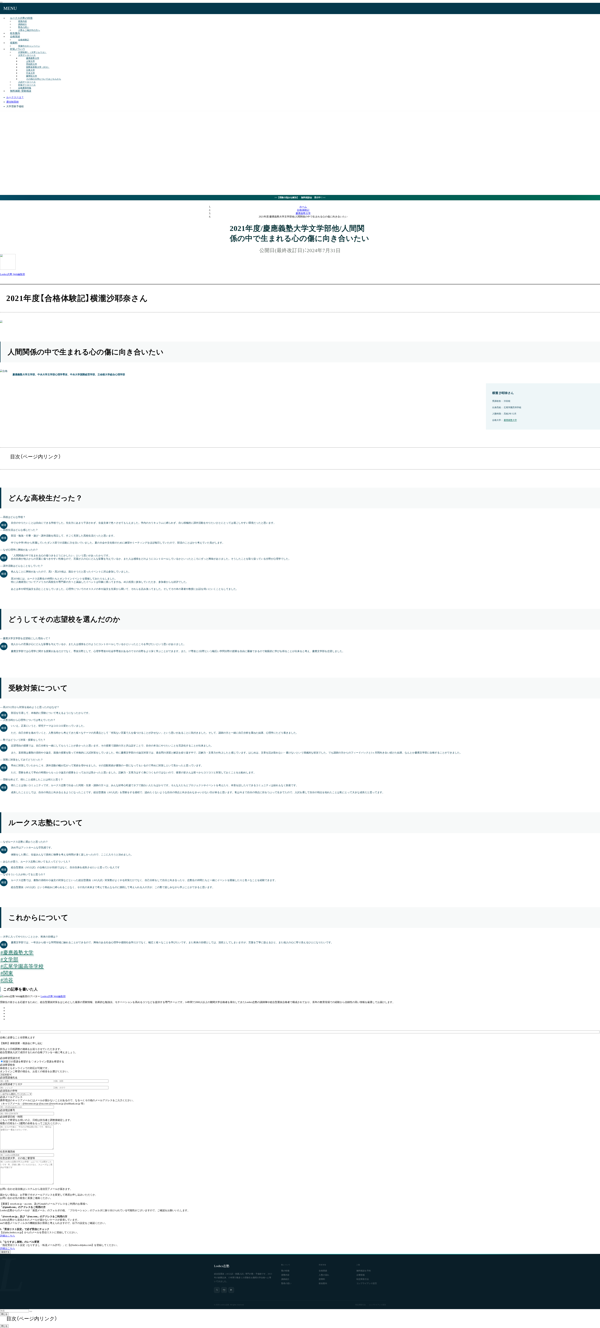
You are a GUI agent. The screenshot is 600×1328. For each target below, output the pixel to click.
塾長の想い (286, 1283)
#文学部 (9, 959)
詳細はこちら (7, 1235)
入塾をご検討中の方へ (29, 30)
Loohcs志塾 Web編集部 (53, 996)
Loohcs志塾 (221, 1266)
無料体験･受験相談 (20, 91)
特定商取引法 (362, 1279)
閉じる (4, 1314)
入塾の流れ (324, 1275)
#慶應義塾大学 (17, 952)
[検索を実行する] (31, 1311)
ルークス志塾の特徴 (21, 18)
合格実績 (15, 36)
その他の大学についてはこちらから (43, 79)
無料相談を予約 (363, 1271)
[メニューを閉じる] (1, 2)
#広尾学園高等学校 (22, 966)
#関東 (6, 973)
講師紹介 (285, 1279)
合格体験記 (23, 39)
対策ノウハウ (17, 49)
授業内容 (285, 1275)
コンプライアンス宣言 (366, 1283)
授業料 (14, 42)
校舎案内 (323, 1283)
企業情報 (360, 1275)
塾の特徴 (285, 1271)
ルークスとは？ (15, 97)
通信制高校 (12, 102)
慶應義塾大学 (510, 420)
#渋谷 (6, 980)
